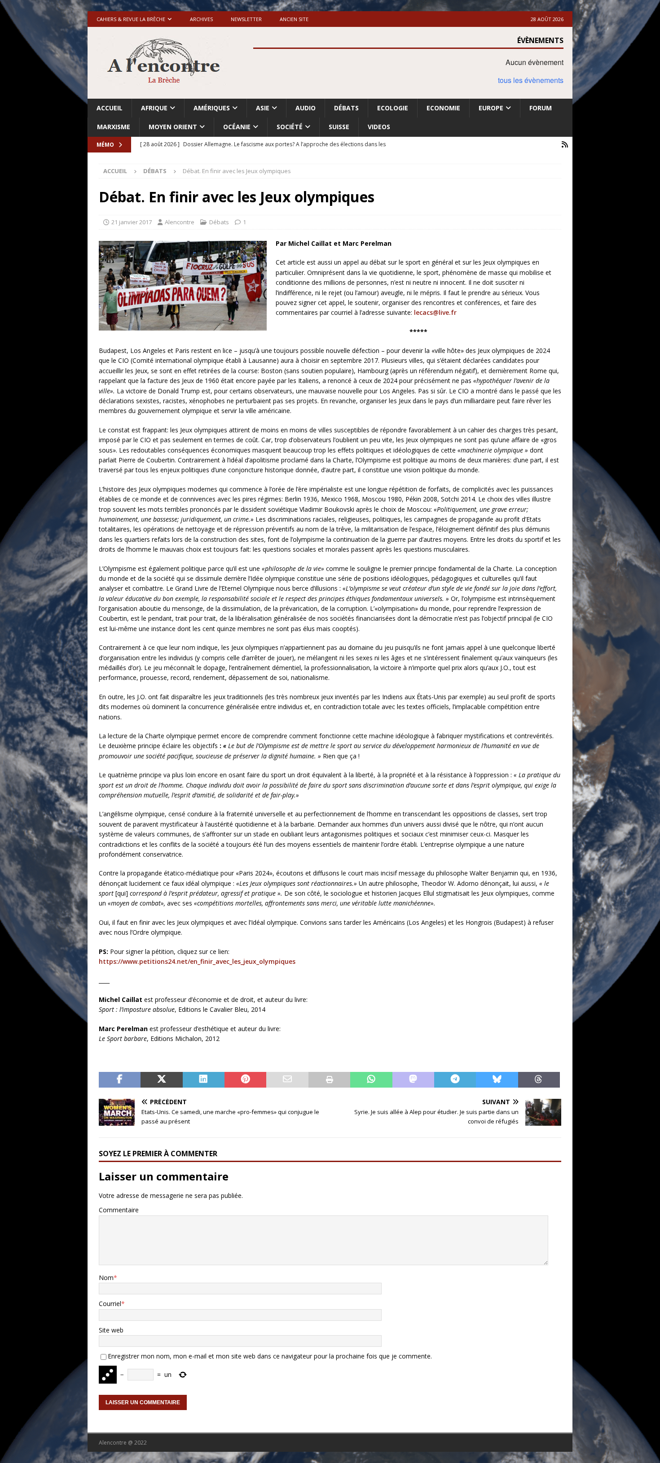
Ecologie (392, 108)
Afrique (154, 108)
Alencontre (179, 222)
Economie (443, 108)
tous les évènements (530, 80)
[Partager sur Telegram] (455, 1080)
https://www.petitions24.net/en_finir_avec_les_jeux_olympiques (197, 961)
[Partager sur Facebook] (120, 1080)
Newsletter (246, 19)
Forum (540, 108)
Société (290, 126)
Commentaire (119, 1210)
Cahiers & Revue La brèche (131, 19)
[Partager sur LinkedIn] (203, 1080)
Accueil (110, 108)
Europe (491, 108)
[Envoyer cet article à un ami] (287, 1080)
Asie (262, 108)
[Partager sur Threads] (539, 1080)
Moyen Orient (173, 126)
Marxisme (113, 126)
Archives (201, 19)
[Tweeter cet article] (161, 1080)
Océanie (237, 126)
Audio (305, 108)
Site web (111, 1330)
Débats (346, 108)
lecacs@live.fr (435, 312)
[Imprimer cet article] (329, 1080)
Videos (379, 126)
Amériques (212, 108)
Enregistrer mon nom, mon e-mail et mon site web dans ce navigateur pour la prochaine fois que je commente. (270, 1356)
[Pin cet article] (245, 1080)
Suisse (339, 126)
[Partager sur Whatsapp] (371, 1080)
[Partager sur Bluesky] (497, 1080)
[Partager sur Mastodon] (413, 1080)
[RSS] (564, 144)
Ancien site (294, 19)
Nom (106, 1277)
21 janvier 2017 (131, 222)
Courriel (110, 1303)
